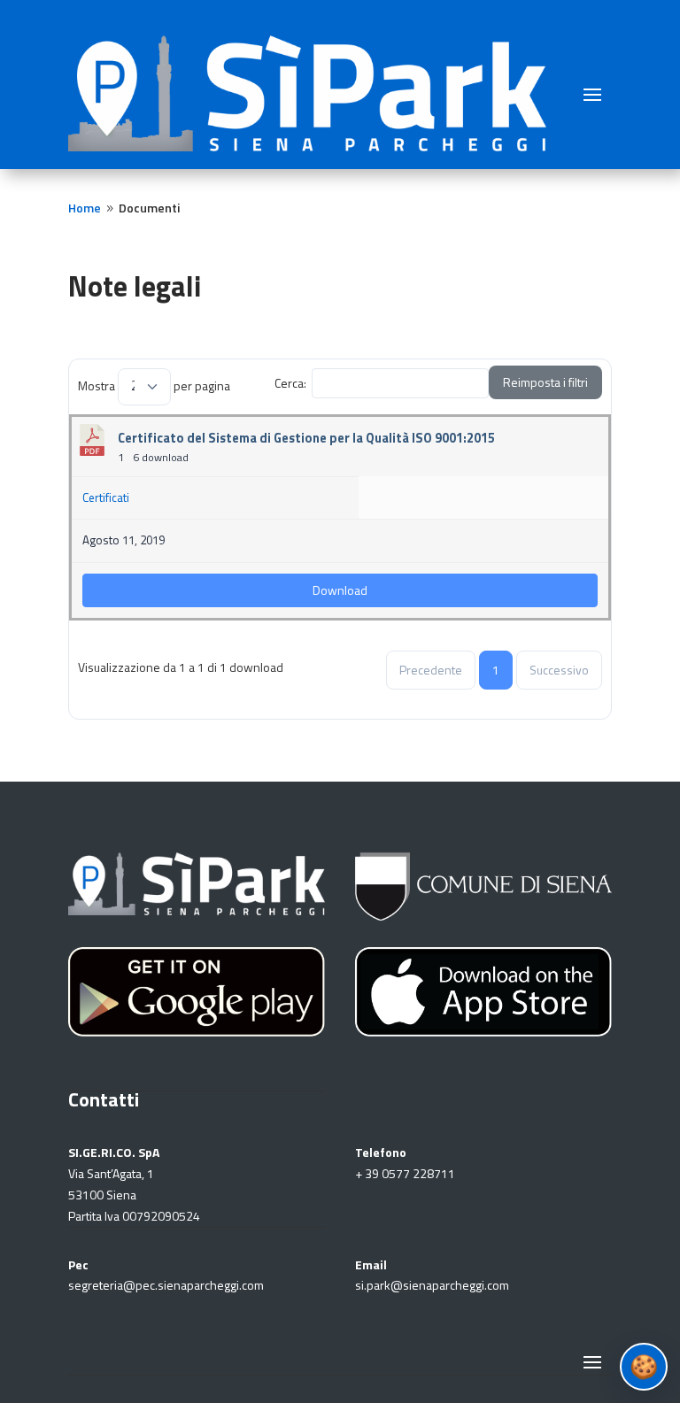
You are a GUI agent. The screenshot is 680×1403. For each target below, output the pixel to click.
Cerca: (290, 383)
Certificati (105, 497)
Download (340, 590)
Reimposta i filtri (545, 382)
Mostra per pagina (154, 385)
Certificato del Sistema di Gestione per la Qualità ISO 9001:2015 (306, 438)
